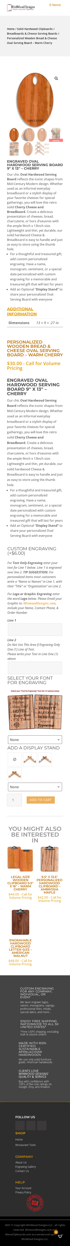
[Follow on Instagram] (41, 1125)
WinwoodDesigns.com (39, 603)
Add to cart (41, 800)
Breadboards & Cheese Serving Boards (32, 33)
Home (11, 29)
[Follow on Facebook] (31, 1125)
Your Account (23, 1188)
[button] (56, 78)
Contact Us (22, 1171)
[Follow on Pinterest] (20, 1125)
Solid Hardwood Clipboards (35, 29)
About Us (21, 1162)
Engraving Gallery (25, 1166)
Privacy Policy (23, 1192)
